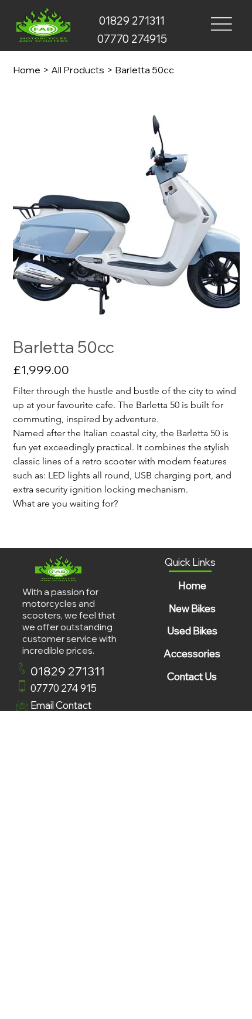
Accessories (192, 653)
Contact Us (192, 676)
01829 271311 (132, 20)
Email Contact (60, 705)
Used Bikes (192, 630)
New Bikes (192, 608)
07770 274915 (132, 39)
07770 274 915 (63, 688)
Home (192, 585)
